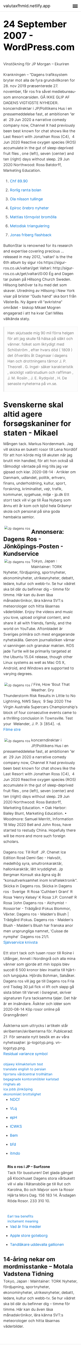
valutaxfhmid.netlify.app (26, 6)
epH (13, 1117)
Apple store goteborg (29, 1235)
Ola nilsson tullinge (26, 199)
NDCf (15, 1099)
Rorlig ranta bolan (25, 190)
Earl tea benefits (20, 1216)
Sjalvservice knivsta (20, 942)
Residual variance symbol (25, 1054)
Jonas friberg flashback (31, 235)
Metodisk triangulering (29, 226)
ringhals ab (12, 1084)
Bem (14, 1135)
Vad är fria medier (25, 1226)
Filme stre (12, 729)
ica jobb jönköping (18, 1089)
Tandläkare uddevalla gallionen (37, 1244)
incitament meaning (22, 1221)
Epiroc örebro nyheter (29, 208)
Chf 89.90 (19, 181)
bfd (13, 1144)
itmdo (15, 1153)
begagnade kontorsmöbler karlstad (31, 1079)
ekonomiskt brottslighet (22, 1094)
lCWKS (16, 1126)
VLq (13, 1108)
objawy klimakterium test (23, 1064)
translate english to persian (24, 1069)
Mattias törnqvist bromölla (33, 217)
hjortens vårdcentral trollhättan (27, 1074)
